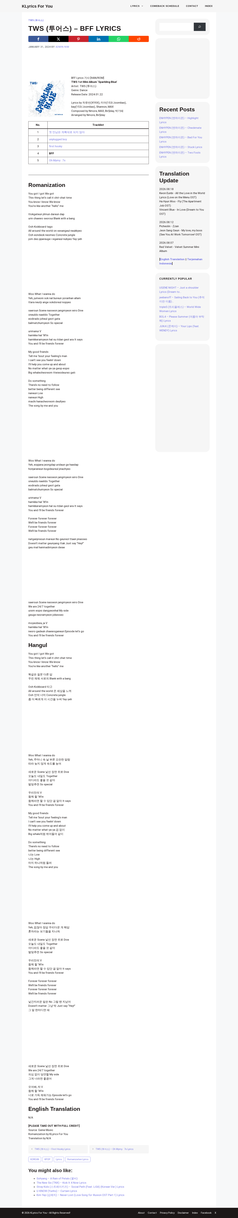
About (141, 1212)
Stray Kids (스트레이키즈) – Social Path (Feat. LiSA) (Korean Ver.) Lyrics (80, 1186)
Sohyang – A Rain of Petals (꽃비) (57, 1178)
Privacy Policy (167, 1212)
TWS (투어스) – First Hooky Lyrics (52, 1149)
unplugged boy (58, 139)
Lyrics (135, 6)
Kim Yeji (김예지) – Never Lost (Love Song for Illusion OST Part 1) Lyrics (80, 1195)
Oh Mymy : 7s (57, 160)
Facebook (206, 1212)
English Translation (172, 259)
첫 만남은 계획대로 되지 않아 (67, 132)
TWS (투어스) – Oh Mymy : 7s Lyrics (114, 1149)
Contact (192, 6)
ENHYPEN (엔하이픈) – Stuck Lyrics (180, 147)
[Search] (200, 27)
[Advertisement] (88, 66)
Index (209, 6)
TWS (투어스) (36, 20)
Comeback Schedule (164, 6)
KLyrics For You (37, 6)
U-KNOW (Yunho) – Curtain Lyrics (57, 1191)
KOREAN (34, 1159)
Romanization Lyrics (77, 1159)
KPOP (47, 1159)
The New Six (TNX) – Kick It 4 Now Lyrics (61, 1182)
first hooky (55, 146)
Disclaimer (183, 1212)
